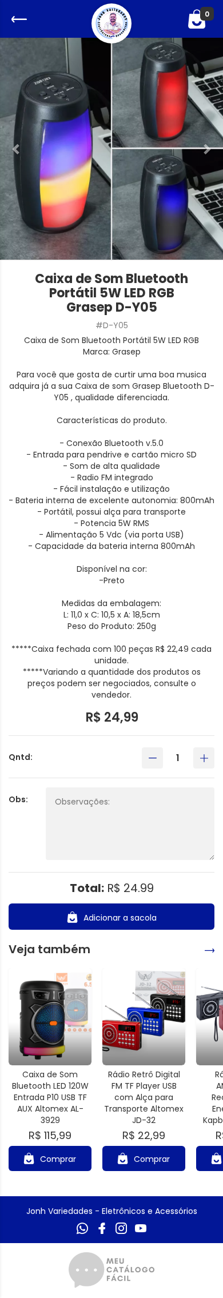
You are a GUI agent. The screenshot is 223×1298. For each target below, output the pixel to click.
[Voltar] (18, 19)
